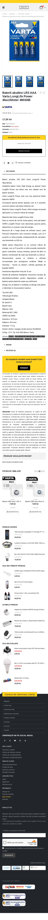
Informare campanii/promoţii (12, 757)
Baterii (10, 132)
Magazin (7, 701)
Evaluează (24, 368)
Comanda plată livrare (9, 764)
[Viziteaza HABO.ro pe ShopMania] (16, 868)
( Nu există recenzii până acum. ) (22, 113)
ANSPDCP (5, 782)
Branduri (5, 799)
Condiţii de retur (7, 767)
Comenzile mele (9, 709)
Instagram (20, 741)
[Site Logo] (24, 7)
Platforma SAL (7, 784)
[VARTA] (7, 107)
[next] (44, 92)
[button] (4, 7)
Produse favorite (9, 718)
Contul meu (7, 705)
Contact (6, 730)
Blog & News (6, 797)
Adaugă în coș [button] (13, 511)
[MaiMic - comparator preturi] (38, 868)
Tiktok (30, 741)
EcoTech (7, 726)
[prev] (40, 92)
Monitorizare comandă (11, 714)
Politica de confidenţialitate (11, 755)
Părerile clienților (8, 794)
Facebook (4, 163)
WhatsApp (13, 163)
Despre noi (6, 791)
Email (8, 163)
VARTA (35, 339)
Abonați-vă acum (24, 151)
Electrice (28, 339)
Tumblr (25, 741)
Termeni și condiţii (8, 750)
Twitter (10, 741)
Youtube (15, 741)
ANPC (4, 779)
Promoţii (7, 722)
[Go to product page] (12, 487)
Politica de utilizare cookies (11, 752)
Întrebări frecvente (8, 772)
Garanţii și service (8, 770)
